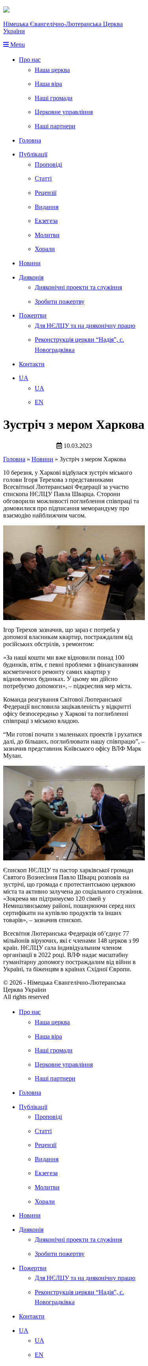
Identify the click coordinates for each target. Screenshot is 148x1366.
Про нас (30, 59)
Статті (43, 178)
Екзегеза (46, 220)
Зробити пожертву (59, 301)
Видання (46, 207)
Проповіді (48, 164)
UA (23, 378)
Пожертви (33, 315)
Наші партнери (55, 126)
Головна (30, 140)
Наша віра (48, 83)
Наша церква (52, 70)
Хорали (45, 248)
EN (39, 402)
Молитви (47, 235)
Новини (30, 263)
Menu (17, 44)
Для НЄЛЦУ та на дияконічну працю (85, 325)
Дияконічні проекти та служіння (78, 287)
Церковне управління (64, 111)
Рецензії (45, 192)
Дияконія (31, 277)
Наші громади (54, 98)
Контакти (32, 364)
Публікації (33, 154)
